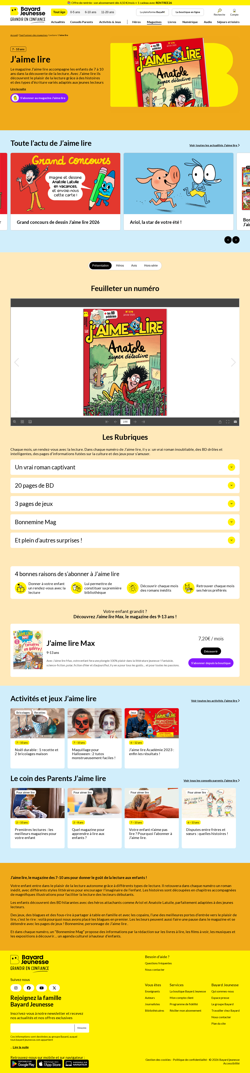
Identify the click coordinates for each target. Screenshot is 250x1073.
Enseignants (152, 991)
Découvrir (211, 651)
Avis (134, 265)
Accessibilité (231, 1063)
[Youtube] (41, 988)
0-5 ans (75, 12)
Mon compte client (181, 997)
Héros (136, 22)
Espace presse (220, 997)
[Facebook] (28, 988)
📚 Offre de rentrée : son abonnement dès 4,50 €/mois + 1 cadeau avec (119, 2)
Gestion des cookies (158, 1059)
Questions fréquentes (158, 963)
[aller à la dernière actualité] (228, 240)
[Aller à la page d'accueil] (27, 22)
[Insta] (15, 988)
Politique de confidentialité (190, 1059)
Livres (172, 22)
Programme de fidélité (184, 1004)
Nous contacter (155, 969)
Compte (234, 14)
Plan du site (218, 1023)
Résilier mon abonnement (185, 1010)
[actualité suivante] (236, 240)
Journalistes (152, 1004)
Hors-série (151, 265)
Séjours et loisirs (228, 22)
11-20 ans (107, 12)
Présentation (100, 265)
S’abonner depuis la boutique (211, 663)
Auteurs (150, 997)
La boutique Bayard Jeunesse (188, 991)
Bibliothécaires (154, 1010)
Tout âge (59, 12)
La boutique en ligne (188, 12)
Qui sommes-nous (222, 991)
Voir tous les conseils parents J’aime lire (211, 780)
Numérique (190, 22)
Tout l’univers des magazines (33, 35)
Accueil (14, 35)
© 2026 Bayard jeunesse (224, 1059)
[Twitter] (54, 988)
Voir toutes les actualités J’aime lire (213, 145)
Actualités (58, 22)
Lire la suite (18, 89)
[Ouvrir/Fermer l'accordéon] (231, 467)
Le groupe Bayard (222, 1004)
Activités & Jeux (110, 22)
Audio (208, 22)
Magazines (154, 22)
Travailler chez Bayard (225, 1010)
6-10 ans (90, 12)
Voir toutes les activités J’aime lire (214, 700)
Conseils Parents (81, 22)
